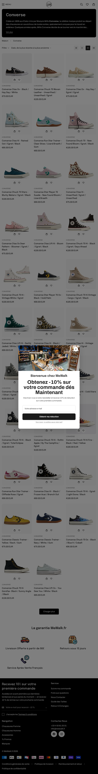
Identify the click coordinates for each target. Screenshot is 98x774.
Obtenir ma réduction (49, 417)
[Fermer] (76, 349)
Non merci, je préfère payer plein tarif (49, 422)
